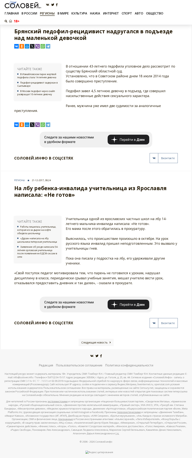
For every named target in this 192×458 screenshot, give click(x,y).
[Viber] (37, 46)
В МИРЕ (63, 13)
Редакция (46, 365)
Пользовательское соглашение (79, 365)
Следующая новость (94, 342)
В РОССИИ (29, 13)
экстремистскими (58, 401)
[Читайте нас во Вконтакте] (47, 4)
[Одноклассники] (22, 46)
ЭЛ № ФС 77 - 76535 (37, 381)
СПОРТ (127, 13)
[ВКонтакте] (16, 46)
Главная (12, 13)
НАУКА (95, 13)
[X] (32, 46)
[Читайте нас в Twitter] (52, 4)
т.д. (117, 433)
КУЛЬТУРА (79, 13)
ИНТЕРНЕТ (111, 13)
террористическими (129, 412)
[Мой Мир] (27, 46)
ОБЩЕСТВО (154, 13)
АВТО (139, 13)
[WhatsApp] (42, 46)
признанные (65, 419)
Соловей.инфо (103, 441)
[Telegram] (48, 46)
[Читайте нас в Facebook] (57, 4)
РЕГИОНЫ (47, 13)
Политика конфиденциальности (129, 365)
